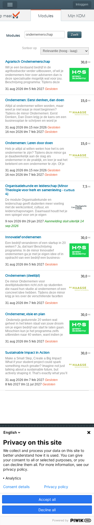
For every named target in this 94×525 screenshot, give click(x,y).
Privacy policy (56, 487)
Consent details (16, 487)
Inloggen (82, 4)
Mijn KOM (76, 16)
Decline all (47, 510)
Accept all (47, 499)
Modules (46, 16)
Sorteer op (29, 48)
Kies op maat (6, 16)
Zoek (74, 34)
